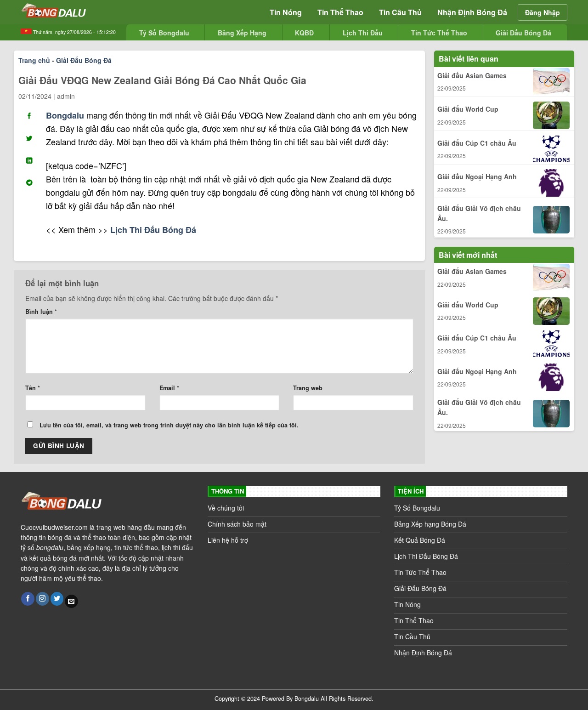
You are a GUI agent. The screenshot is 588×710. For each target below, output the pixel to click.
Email (169, 388)
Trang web (307, 388)
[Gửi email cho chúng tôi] (71, 601)
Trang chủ (34, 60)
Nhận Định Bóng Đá (472, 12)
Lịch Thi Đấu (363, 32)
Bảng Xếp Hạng (242, 32)
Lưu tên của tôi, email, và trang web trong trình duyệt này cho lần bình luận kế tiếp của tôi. (169, 425)
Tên (32, 388)
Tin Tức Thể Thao (439, 32)
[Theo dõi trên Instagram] (42, 599)
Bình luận (41, 311)
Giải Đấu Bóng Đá (523, 32)
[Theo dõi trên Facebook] (27, 599)
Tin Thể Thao (340, 12)
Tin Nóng (286, 12)
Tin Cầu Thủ (400, 12)
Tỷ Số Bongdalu (164, 32)
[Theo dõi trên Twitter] (57, 599)
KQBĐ (304, 32)
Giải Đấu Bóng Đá (84, 60)
